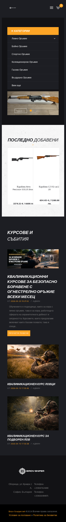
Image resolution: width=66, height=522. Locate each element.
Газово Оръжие (20, 70)
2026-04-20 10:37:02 (20, 301)
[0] (58, 9)
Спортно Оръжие (21, 54)
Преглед (24, 167)
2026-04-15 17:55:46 (20, 388)
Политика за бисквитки (45, 515)
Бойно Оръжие (19, 46)
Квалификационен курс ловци (31, 384)
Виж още (16, 85)
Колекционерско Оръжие (25, 62)
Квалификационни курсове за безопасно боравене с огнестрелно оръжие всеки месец (32, 286)
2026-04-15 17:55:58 (20, 443)
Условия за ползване (20, 515)
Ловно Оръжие (19, 39)
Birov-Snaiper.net (17, 511)
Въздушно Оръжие (22, 78)
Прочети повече (19, 333)
